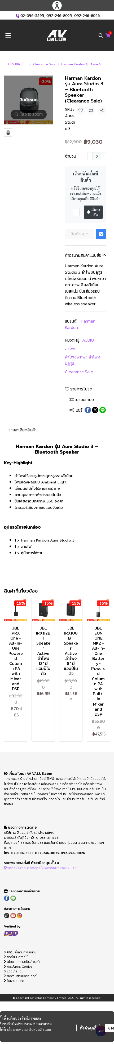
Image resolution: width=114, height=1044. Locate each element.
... (26, 64)
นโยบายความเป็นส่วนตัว (25, 1029)
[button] (100, 35)
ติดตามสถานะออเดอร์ (21, 976)
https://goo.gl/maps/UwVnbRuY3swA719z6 (42, 867)
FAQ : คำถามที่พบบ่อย (21, 952)
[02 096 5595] (17, 15)
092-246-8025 (59, 15)
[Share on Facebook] (88, 410)
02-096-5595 (32, 15)
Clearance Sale (44, 64)
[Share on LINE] (102, 410)
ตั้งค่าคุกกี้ (88, 1028)
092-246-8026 (87, 15)
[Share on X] (95, 410)
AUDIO (88, 340)
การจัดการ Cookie (19, 966)
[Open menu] (8, 35)
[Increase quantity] (103, 156)
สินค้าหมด (80, 234)
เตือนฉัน (95, 212)
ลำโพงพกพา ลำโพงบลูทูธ (82, 360)
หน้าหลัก (14, 64)
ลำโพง (71, 348)
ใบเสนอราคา (15, 980)
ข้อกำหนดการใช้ (17, 957)
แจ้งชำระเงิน (15, 971)
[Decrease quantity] (89, 156)
